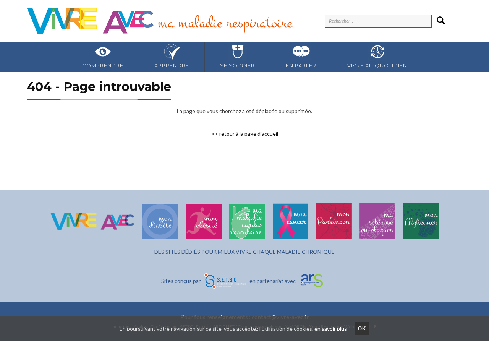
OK (362, 328)
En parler (301, 65)
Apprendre (171, 65)
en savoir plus (330, 328)
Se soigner (237, 65)
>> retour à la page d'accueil (244, 133)
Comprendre (102, 65)
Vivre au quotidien (377, 65)
